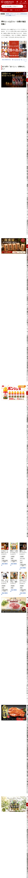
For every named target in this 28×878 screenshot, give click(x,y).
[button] (25, 6)
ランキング (17, 10)
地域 (11, 10)
